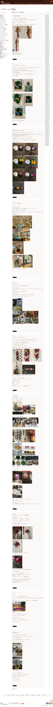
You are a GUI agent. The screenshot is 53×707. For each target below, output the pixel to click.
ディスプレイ (2, 30)
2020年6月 (46, 79)
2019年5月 (46, 90)
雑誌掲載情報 (2, 56)
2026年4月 (46, 18)
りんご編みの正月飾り (16, 15)
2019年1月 (46, 94)
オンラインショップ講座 (3, 24)
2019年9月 (46, 87)
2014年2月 (46, 139)
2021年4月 (46, 70)
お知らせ (1, 16)
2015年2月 (46, 135)
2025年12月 (47, 21)
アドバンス (1, 20)
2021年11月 (47, 64)
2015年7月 (46, 130)
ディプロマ (1, 31)
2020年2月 (46, 82)
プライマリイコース (3, 36)
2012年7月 (46, 141)
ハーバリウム (2, 32)
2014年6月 (46, 138)
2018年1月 (46, 104)
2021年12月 (47, 63)
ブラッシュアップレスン (3, 34)
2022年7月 (46, 57)
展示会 (1, 44)
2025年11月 (47, 22)
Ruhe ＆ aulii (15, 283)
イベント (1, 22)
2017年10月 (47, 107)
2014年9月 (46, 137)
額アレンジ (1, 58)
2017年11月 (47, 106)
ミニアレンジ (2, 39)
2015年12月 (47, 126)
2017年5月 (46, 111)
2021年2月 (46, 72)
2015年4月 (46, 133)
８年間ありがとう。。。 (17, 632)
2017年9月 (46, 108)
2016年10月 (47, 117)
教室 (0, 45)
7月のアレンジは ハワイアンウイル (19, 337)
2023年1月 (46, 52)
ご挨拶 (1, 17)
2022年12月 (47, 53)
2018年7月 (46, 99)
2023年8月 (46, 46)
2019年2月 (46, 93)
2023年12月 (47, 42)
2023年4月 (46, 49)
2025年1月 (46, 31)
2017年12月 (47, 105)
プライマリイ (2, 35)
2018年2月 (46, 103)
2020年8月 (46, 77)
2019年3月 (46, 92)
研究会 (1, 51)
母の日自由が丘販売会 (3, 49)
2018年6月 (46, 100)
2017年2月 (46, 114)
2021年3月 (46, 71)
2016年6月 (46, 121)
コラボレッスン (2, 27)
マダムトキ (1, 38)
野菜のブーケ (2, 54)
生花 (0, 50)
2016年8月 (46, 119)
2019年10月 (47, 86)
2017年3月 (46, 113)
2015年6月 (46, 131)
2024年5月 (46, 38)
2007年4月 (46, 145)
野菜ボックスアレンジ (3, 55)
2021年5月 (46, 69)
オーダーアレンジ (2, 25)
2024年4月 (46, 39)
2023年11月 (47, 43)
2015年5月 (46, 132)
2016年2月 (46, 124)
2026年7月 (46, 15)
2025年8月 (46, 25)
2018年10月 (47, 96)
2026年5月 (46, 17)
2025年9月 (46, 24)
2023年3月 (46, 50)
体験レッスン (2, 42)
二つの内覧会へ (15, 396)
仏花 (0, 41)
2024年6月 (46, 37)
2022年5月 (46, 59)
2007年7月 (46, 144)
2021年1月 (46, 73)
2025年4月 (46, 28)
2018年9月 (46, 97)
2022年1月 (46, 62)
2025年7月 (46, 26)
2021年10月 (47, 65)
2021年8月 (46, 67)
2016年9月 (46, 118)
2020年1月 (46, 83)
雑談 (0, 57)
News (1, 15)
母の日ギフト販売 (2, 48)
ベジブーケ (1, 37)
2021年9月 (46, 66)
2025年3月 (46, 29)
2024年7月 (46, 36)
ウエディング (2, 23)
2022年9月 (46, 55)
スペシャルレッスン (3, 29)
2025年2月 (46, 30)
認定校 (1, 52)
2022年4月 (46, 60)
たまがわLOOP (2, 18)
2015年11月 (47, 127)
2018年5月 (46, 101)
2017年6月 (46, 110)
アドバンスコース (2, 21)
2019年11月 (47, 85)
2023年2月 (46, 51)
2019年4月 (46, 91)
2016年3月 (46, 123)
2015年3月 (46, 134)
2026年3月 (46, 19)
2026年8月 (46, 14)
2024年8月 (46, 35)
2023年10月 (47, 44)
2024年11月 (47, 33)
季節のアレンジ (2, 43)
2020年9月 (46, 76)
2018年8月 (46, 98)
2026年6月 (46, 16)
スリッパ (14, 594)
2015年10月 (47, 128)
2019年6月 (46, 89)
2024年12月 (47, 32)
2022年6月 (46, 58)
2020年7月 (46, 78)
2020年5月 (46, 80)
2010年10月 (47, 142)
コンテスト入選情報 (3, 28)
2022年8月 (46, 56)
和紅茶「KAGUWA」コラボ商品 (18, 130)
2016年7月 (46, 120)
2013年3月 (46, 140)
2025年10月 (47, 23)
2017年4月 (46, 112)
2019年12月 (47, 84)
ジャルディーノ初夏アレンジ (18, 203)
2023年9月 (46, 45)
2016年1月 (46, 125)
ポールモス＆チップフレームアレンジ (19, 65)
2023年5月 (46, 48)
